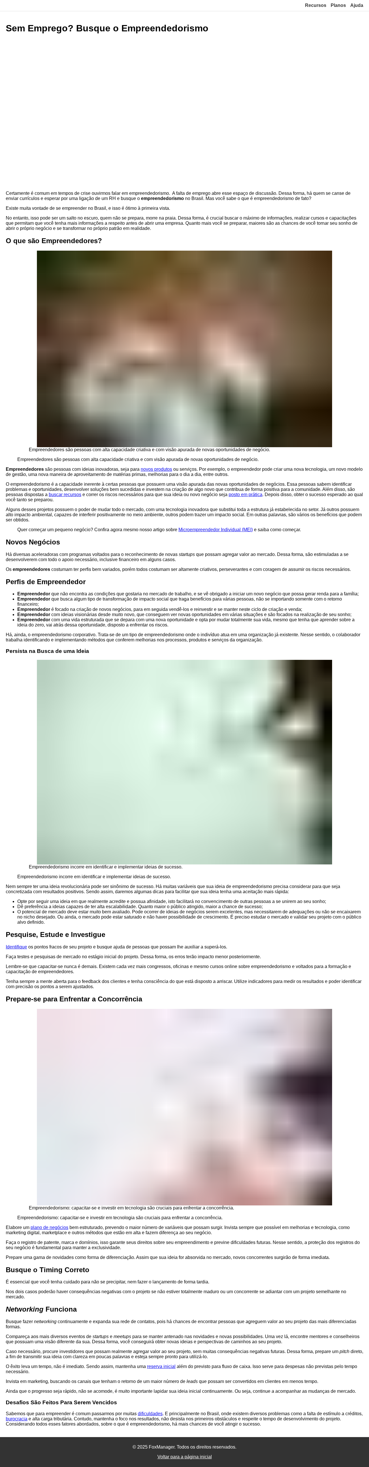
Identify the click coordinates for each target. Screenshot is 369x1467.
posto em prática (245, 494)
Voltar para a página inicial (184, 1456)
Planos (338, 5)
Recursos (315, 5)
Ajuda (356, 5)
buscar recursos (65, 494)
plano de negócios (49, 1227)
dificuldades (150, 1413)
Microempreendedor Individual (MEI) (215, 529)
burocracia (16, 1418)
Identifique (16, 946)
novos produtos (156, 469)
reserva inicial (161, 1366)
